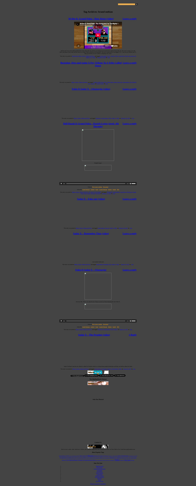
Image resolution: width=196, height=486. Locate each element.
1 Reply (133, 334)
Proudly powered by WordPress (98, 484)
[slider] (134, 183)
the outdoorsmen (99, 460)
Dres (89, 83)
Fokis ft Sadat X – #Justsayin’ (91, 269)
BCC (105, 82)
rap (123, 457)
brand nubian (103, 56)
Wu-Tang (98, 193)
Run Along (131, 56)
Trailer (103, 460)
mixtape (97, 457)
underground (107, 460)
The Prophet (115, 369)
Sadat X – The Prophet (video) (94, 334)
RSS (118, 189)
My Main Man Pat (99, 477)
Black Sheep (110, 82)
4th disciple (109, 192)
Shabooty (99, 478)
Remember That (107, 264)
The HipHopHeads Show (89, 460)
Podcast (112, 457)
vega (108, 57)
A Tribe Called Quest (98, 82)
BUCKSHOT (133, 82)
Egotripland (99, 471)
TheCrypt (64, 460)
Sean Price (126, 457)
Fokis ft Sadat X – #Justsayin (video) (91, 89)
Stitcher (110, 189)
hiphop (119, 456)
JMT (76, 457)
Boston (91, 456)
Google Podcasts (103, 189)
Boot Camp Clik (118, 82)
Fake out (107, 228)
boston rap (96, 456)
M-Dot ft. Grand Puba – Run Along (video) (91, 18)
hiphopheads (124, 456)
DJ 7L (108, 56)
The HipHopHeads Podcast (74, 460)
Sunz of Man (87, 193)
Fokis (109, 118)
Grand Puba (121, 56)
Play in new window (97, 187)
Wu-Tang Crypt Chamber (95, 192)
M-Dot (126, 56)
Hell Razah (129, 192)
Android (92, 189)
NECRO (101, 457)
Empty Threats (99, 473)
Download (105, 187)
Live (84, 457)
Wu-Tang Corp (99, 481)
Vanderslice (112, 460)
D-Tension (99, 470)
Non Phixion (107, 457)
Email (96, 189)
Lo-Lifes (91, 457)
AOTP (67, 456)
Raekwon (119, 457)
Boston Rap (75, 56)
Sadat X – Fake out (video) (91, 198)
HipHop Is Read (100, 475)
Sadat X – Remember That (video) (91, 233)
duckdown (101, 456)
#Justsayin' (98, 118)
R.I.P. (116, 457)
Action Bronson (62, 456)
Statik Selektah (133, 457)
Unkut (99, 480)
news (104, 457)
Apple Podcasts (86, 189)
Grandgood (99, 474)
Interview (64, 457)
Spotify (114, 189)
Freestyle (106, 456)
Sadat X (93, 83)
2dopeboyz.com (99, 466)
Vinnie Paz (122, 460)
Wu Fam (93, 193)
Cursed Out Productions (99, 469)
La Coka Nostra (80, 457)
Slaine (130, 457)
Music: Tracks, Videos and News (86, 56)
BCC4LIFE (99, 467)
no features (104, 369)
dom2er (113, 56)
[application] (98, 183)
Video (94, 57)
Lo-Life (87, 457)
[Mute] (130, 183)
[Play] (61, 183)
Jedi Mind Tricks (70, 457)
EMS (116, 56)
